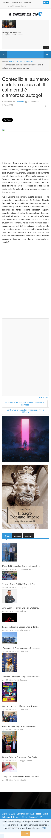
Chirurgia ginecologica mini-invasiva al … (20, 726)
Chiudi (25, 833)
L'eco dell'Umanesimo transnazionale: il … (21, 566)
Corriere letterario (26, 569)
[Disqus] (25, 282)
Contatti (21, 2)
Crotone (20, 35)
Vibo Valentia (25, 630)
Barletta (23, 611)
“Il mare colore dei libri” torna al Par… (19, 584)
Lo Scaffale (11, 6)
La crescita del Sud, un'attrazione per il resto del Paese (24, 404)
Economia (28, 61)
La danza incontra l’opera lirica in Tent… (20, 626)
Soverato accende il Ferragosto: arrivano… (21, 706)
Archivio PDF (14, 2)
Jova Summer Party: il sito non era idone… (21, 607)
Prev (44, 47)
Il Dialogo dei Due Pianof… (12, 32)
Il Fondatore (27, 2)
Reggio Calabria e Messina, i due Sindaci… (21, 757)
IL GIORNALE (6, 2)
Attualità (23, 780)
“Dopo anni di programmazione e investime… (22, 648)
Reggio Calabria (26, 761)
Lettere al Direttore (20, 6)
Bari (21, 730)
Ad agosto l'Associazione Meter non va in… (21, 776)
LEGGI (43, 828)
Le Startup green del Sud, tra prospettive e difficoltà (25, 411)
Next (47, 47)
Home (11, 61)
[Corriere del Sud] (26, 14)
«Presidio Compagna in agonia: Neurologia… (21, 676)
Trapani (23, 587)
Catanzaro (24, 652)
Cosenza (23, 680)
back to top (43, 397)
